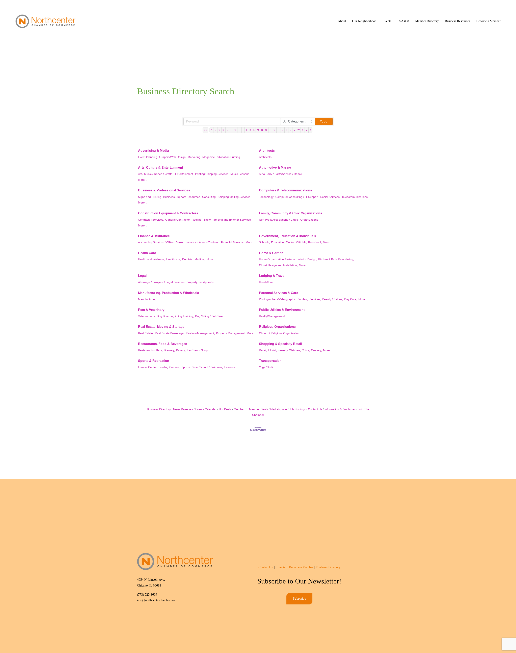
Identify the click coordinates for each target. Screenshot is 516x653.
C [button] (219, 130)
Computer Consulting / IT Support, (297, 196)
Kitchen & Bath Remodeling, (336, 259)
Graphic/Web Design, (172, 157)
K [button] (250, 130)
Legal (142, 275)
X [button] (302, 130)
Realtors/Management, (200, 333)
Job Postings (297, 409)
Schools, (264, 242)
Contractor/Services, (151, 219)
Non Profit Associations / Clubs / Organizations (288, 219)
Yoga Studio (266, 367)
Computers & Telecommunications (285, 190)
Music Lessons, (240, 173)
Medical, (200, 259)
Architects (267, 150)
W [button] (299, 130)
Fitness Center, (147, 367)
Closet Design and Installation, (278, 265)
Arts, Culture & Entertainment (160, 167)
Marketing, (194, 157)
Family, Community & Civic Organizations (290, 213)
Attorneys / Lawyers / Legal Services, (161, 282)
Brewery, (169, 350)
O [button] (266, 130)
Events (281, 567)
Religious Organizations (277, 326)
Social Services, (330, 196)
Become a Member (488, 21)
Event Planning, (148, 157)
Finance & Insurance (154, 236)
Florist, (272, 350)
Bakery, (181, 350)
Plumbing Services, (309, 299)
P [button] (270, 130)
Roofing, (197, 219)
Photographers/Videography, (277, 299)
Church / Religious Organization (279, 333)
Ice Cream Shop (197, 350)
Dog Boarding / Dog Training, (175, 316)
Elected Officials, (296, 242)
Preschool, (315, 242)
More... (142, 179)
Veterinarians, (147, 316)
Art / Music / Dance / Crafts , (156, 173)
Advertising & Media (153, 150)
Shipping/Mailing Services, (234, 196)
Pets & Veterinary (151, 309)
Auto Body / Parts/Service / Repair (280, 173)
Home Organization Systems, (277, 259)
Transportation (270, 360)
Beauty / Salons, (332, 299)
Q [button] (274, 130)
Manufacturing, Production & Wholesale (168, 293)
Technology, (266, 196)
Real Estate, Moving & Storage (161, 326)
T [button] (286, 130)
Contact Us (315, 409)
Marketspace (278, 409)
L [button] (254, 130)
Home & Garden (271, 253)
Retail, (263, 350)
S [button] (282, 130)
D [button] (223, 130)
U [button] (290, 130)
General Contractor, (177, 219)
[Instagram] (150, 613)
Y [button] (306, 130)
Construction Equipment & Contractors (168, 213)
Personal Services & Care (278, 293)
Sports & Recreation (153, 360)
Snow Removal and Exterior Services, (228, 219)
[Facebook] (140, 613)
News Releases (183, 409)
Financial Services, (232, 242)
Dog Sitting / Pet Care (209, 316)
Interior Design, (307, 259)
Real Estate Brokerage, (169, 333)
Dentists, (187, 259)
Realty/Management (272, 316)
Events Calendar (205, 409)
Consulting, (209, 196)
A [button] (211, 130)
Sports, (185, 367)
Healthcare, (173, 259)
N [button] (262, 130)
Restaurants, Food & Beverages (162, 344)
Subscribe (299, 598)
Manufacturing (147, 299)
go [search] (325, 121)
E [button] (227, 130)
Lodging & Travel (272, 275)
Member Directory (427, 21)
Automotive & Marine (275, 167)
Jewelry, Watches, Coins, (294, 350)
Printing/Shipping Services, (212, 173)
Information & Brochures (340, 409)
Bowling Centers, (169, 367)
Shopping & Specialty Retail (280, 344)
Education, (278, 242)
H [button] (239, 130)
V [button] (294, 130)
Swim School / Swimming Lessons (213, 367)
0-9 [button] (205, 130)
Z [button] (310, 130)
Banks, (180, 242)
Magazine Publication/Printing (221, 157)
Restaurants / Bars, (150, 350)
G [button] (235, 130)
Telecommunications (355, 196)
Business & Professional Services (164, 190)
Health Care (147, 253)
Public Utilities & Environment (282, 309)
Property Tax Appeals (199, 282)
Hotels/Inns (266, 282)
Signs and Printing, (150, 196)
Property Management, (231, 333)
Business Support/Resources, (182, 196)
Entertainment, (184, 173)
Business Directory (159, 409)
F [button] (231, 130)
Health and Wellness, (151, 259)
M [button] (258, 130)
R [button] (278, 130)
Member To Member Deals (251, 409)
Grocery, (316, 350)
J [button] (246, 130)
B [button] (215, 130)
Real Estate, (146, 333)
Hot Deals (225, 409)
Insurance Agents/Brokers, (202, 242)
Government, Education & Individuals (287, 236)
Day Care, (350, 299)
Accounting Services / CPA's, (156, 242)
